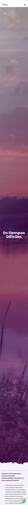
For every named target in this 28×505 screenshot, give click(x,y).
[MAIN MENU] (24, 4)
